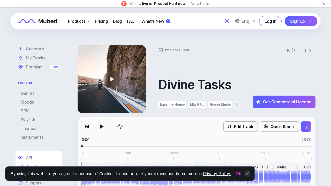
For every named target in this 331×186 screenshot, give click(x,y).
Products (76, 21)
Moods (27, 102)
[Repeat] (120, 126)
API (29, 157)
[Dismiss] (324, 4)
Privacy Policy (216, 173)
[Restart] (87, 126)
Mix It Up (197, 104)
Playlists (28, 119)
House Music (220, 104)
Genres (27, 93)
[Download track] (306, 126)
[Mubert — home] (38, 21)
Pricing (101, 21)
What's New (155, 21)
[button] (112, 79)
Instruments (32, 137)
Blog (117, 21)
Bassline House (172, 104)
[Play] (101, 126)
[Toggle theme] (227, 21)
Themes (28, 128)
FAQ (131, 21)
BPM (25, 110)
